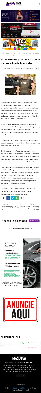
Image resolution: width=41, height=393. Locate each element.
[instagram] (20, 375)
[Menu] (2, 4)
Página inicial (5, 53)
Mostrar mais (34, 220)
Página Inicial (20, 385)
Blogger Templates (19, 388)
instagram (32, 348)
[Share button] (21, 198)
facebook (11, 346)
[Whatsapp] (17, 198)
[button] (39, 4)
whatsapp (32, 343)
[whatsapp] (23, 375)
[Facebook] (8, 198)
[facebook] (17, 375)
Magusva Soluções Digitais (20, 390)
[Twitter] (13, 198)
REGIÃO (13, 53)
